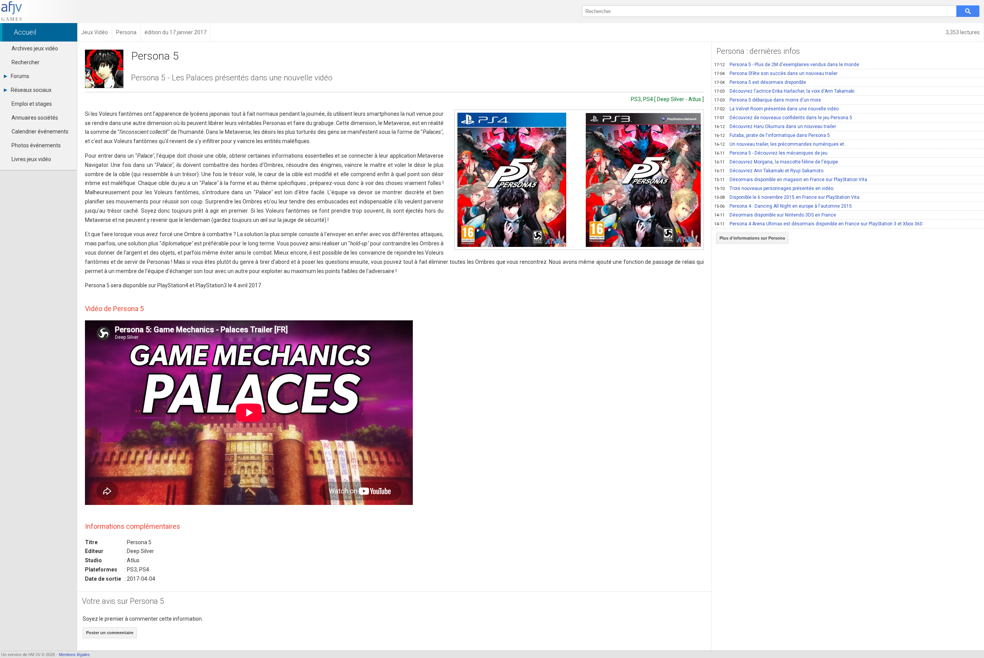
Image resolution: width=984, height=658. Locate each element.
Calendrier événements (40, 131)
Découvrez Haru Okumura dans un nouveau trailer (775, 126)
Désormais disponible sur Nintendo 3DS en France (775, 215)
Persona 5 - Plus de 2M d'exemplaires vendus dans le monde (786, 64)
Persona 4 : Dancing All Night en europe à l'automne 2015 (783, 206)
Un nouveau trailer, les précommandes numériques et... (781, 144)
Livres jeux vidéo (31, 159)
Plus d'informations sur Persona (752, 238)
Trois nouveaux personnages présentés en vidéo (773, 188)
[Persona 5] (579, 180)
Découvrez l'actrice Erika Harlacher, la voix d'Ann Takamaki (784, 91)
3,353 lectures (963, 32)
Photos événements (36, 145)
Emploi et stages (32, 104)
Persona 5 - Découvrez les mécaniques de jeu (771, 153)
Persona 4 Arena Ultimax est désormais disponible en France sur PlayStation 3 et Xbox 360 (818, 224)
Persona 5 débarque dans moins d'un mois (767, 100)
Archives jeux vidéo (35, 48)
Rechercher (26, 62)
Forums (20, 76)
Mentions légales (74, 654)
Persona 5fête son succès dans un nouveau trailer (776, 73)
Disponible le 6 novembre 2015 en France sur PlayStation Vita (786, 197)
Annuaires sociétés (35, 118)
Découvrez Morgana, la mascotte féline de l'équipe (776, 162)
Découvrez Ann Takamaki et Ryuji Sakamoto (768, 170)
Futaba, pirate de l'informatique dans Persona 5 (772, 135)
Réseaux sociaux (31, 90)
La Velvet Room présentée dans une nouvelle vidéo (776, 109)
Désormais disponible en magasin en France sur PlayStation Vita (790, 179)
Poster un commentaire (109, 632)
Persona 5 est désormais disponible (760, 82)
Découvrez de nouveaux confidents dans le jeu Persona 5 (783, 117)
